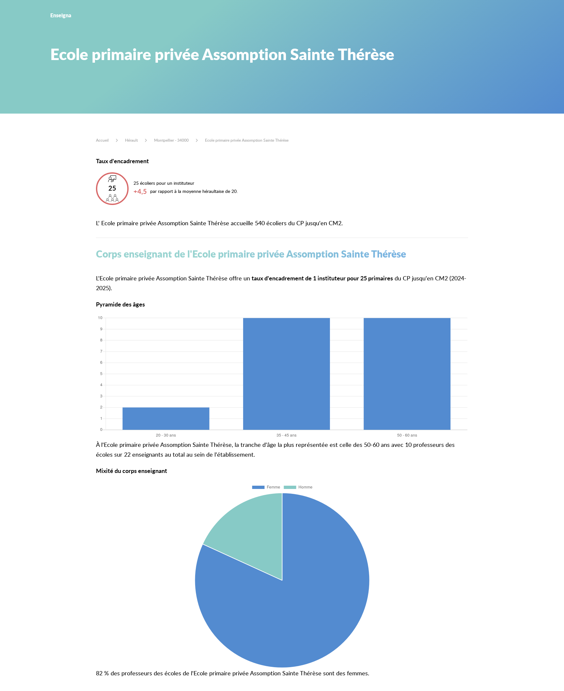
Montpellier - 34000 (171, 140)
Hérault (131, 140)
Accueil (102, 140)
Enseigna (60, 15)
